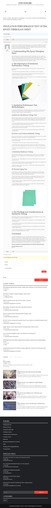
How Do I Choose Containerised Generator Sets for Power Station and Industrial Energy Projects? (25, 320)
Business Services (7, 427)
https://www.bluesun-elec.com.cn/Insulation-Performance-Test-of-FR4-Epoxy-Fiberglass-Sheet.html (28, 244)
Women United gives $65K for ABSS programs (29, 372)
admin (5, 363)
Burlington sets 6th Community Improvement (30, 382)
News (4, 360)
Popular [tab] (5, 357)
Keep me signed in (8, 268)
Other (5, 290)
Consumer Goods (7, 436)
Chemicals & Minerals (8, 429)
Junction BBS (25, 3)
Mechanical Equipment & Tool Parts (12, 303)
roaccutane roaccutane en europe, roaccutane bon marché (16, 457)
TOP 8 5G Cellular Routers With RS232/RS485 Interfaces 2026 (17, 313)
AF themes (39, 506)
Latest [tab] (10, 357)
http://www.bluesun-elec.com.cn (17, 246)
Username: (6, 261)
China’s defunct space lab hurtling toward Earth (31, 403)
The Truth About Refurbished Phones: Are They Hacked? (16, 463)
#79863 (46, 42)
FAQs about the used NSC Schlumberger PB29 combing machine (17, 482)
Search (4, 277)
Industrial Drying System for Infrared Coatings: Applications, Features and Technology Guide (24, 348)
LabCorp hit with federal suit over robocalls (29, 393)
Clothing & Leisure (8, 296)
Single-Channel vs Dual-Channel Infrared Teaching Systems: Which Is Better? (21, 326)
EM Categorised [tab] (17, 357)
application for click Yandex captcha (11, 476)
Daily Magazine (31, 506)
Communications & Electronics (11, 310)
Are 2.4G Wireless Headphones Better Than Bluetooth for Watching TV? (19, 333)
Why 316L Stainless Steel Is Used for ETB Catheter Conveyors (17, 300)
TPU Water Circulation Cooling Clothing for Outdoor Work (16, 293)
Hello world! (6, 361)
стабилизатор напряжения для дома (11, 470)
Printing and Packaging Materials (11, 446)
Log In (44, 271)
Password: (6, 264)
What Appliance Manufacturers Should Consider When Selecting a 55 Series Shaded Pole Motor (25, 287)
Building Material (7, 424)
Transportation (6, 449)
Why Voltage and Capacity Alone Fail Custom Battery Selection (17, 307)
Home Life (5, 439)
